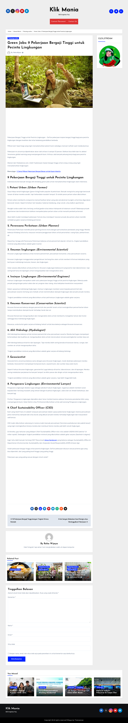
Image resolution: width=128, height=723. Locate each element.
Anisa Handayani (51, 440)
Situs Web (11, 644)
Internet (13, 687)
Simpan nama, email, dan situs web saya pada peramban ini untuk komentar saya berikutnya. (42, 653)
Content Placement (58, 21)
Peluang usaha (13, 38)
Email (10, 635)
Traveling (79, 687)
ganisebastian (17, 577)
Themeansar (79, 720)
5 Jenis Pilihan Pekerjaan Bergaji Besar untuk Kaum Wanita (39, 171)
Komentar (12, 597)
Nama (10, 625)
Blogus (69, 720)
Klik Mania (64, 10)
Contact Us (72, 21)
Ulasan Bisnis (43, 569)
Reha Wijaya (17, 52)
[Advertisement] (49, 123)
